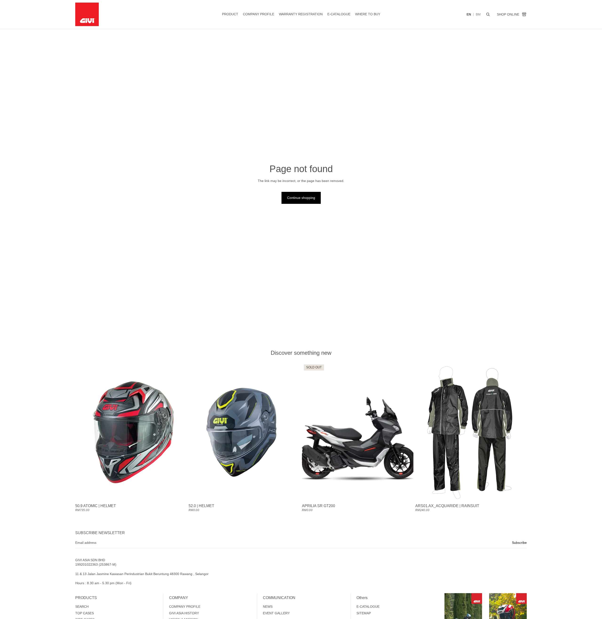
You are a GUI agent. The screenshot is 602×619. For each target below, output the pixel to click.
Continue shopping (301, 198)
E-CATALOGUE (368, 606)
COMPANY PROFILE (184, 606)
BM (478, 14)
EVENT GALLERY (276, 613)
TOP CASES (84, 613)
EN (469, 14)
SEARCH (82, 606)
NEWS (268, 606)
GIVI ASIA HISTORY (184, 613)
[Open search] (488, 14)
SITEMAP (363, 613)
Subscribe (519, 542)
